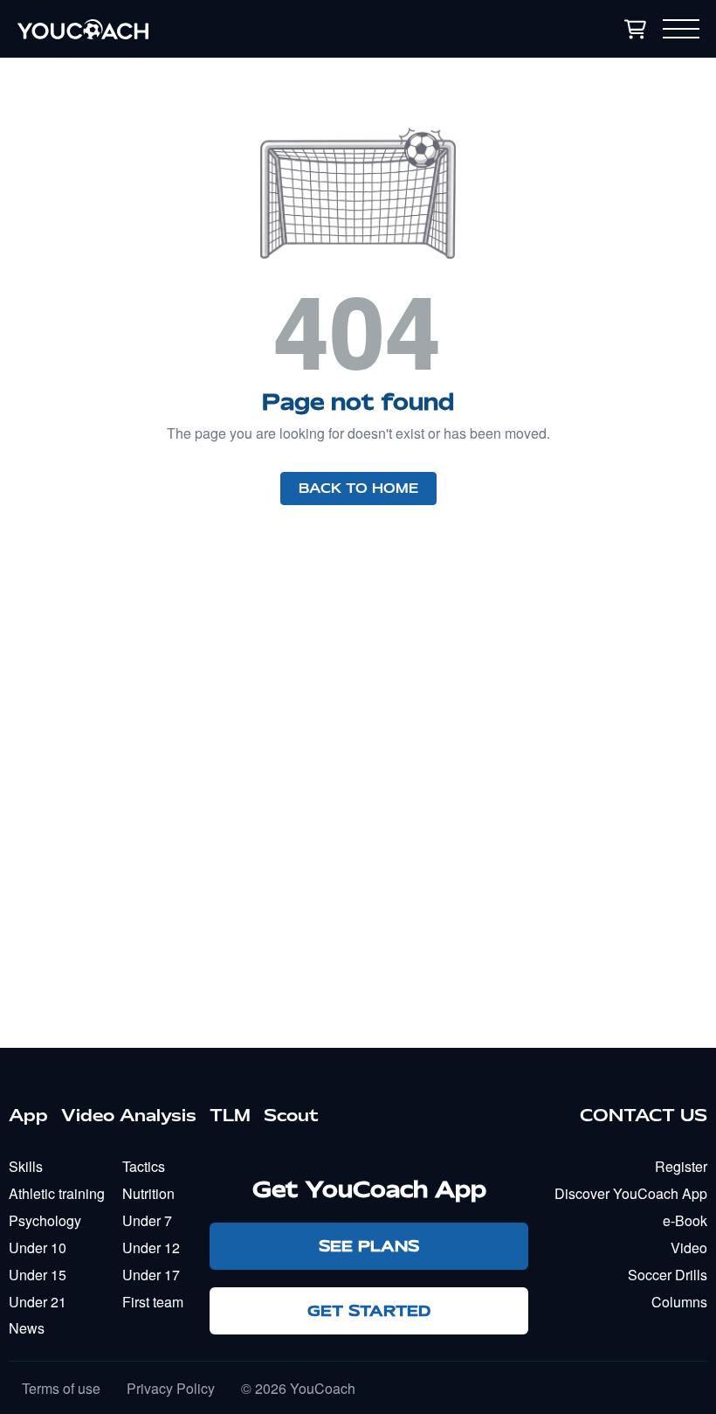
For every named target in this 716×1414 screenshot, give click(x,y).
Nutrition (148, 1193)
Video (689, 1247)
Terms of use (61, 1388)
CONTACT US (643, 1115)
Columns (679, 1302)
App (28, 1115)
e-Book (685, 1220)
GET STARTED (368, 1310)
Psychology (45, 1220)
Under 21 (37, 1302)
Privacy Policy (171, 1388)
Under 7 (147, 1220)
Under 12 (151, 1247)
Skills (26, 1166)
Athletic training (57, 1193)
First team (152, 1302)
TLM (230, 1115)
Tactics (143, 1166)
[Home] (195, 28)
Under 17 (151, 1275)
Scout (291, 1115)
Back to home (358, 488)
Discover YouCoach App (630, 1193)
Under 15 (37, 1275)
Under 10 (37, 1247)
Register (681, 1166)
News (27, 1328)
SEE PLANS (369, 1246)
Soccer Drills (667, 1275)
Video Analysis (128, 1115)
